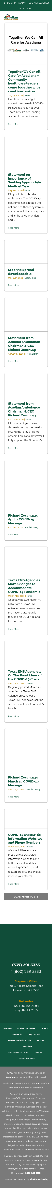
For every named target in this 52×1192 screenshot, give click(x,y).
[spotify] (41, 950)
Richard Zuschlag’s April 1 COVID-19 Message (26, 484)
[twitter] (15, 950)
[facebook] (10, 950)
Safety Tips (30, 278)
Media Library (32, 354)
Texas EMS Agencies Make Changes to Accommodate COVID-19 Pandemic (26, 560)
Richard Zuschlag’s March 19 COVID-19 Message (26, 750)
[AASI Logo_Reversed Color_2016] (26, 934)
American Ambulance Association (26, 1087)
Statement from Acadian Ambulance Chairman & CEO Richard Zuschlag (26, 314)
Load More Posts (26, 896)
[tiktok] (26, 950)
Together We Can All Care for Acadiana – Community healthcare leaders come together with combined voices (26, 44)
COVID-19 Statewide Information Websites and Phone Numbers (26, 818)
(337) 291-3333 (26, 964)
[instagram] (21, 950)
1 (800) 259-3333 (26, 971)
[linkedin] (31, 950)
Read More (13, 124)
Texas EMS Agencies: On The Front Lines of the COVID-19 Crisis (26, 653)
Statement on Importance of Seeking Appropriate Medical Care (26, 152)
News (27, 95)
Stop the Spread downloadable (26, 251)
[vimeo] (36, 950)
